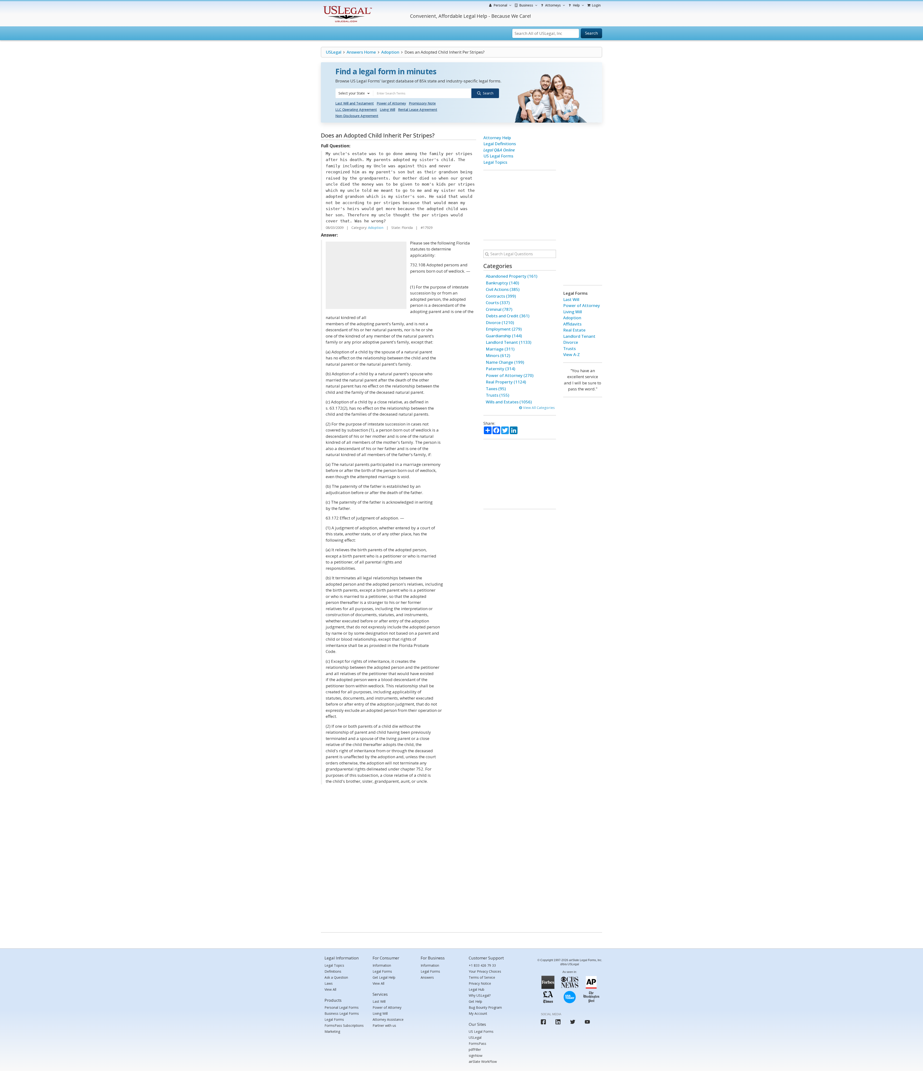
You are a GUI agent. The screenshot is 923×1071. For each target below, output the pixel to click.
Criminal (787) (499, 309)
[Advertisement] (366, 275)
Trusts (569, 348)
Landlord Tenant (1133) (508, 342)
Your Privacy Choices (485, 971)
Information (382, 965)
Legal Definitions (499, 143)
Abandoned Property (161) (511, 276)
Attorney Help (497, 137)
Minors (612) (498, 355)
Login (596, 5)
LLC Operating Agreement (356, 109)
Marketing (332, 1031)
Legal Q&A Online (499, 150)
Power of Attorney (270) (509, 375)
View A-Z (571, 354)
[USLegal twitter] (572, 1021)
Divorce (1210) (500, 322)
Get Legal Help (384, 977)
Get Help (475, 1001)
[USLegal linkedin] (558, 1021)
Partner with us (384, 1025)
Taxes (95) (496, 388)
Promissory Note (422, 103)
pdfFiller (475, 1049)
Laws (328, 983)
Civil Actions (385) (502, 289)
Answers (427, 977)
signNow (475, 1055)
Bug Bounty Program (485, 1007)
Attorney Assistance (388, 1019)
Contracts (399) (501, 296)
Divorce (570, 342)
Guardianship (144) (504, 335)
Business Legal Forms (341, 1013)
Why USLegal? (480, 995)
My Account (478, 1013)
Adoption (390, 52)
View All (330, 989)
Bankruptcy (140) (502, 283)
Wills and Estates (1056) (509, 402)
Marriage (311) (500, 349)
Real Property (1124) (506, 382)
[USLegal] (347, 6)
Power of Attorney (391, 103)
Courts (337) (498, 302)
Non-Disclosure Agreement (356, 115)
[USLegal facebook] (543, 1021)
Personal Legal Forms (341, 1007)
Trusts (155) (497, 395)
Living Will (387, 109)
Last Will (571, 299)
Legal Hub (476, 989)
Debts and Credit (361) (507, 316)
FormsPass (477, 1043)
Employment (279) (504, 329)
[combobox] (354, 93)
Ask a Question (336, 977)
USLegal (333, 52)
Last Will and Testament (354, 103)
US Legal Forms (498, 156)
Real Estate (574, 330)
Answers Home (361, 52)
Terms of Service (482, 977)
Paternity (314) (500, 368)
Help (576, 5)
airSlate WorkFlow (483, 1061)
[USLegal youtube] (587, 1021)
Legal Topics (495, 162)
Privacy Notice (480, 983)
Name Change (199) (505, 362)
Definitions (332, 971)
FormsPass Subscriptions (344, 1025)
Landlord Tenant (579, 336)
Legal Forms (334, 1019)
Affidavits (572, 324)
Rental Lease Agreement (417, 109)
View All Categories (538, 407)
